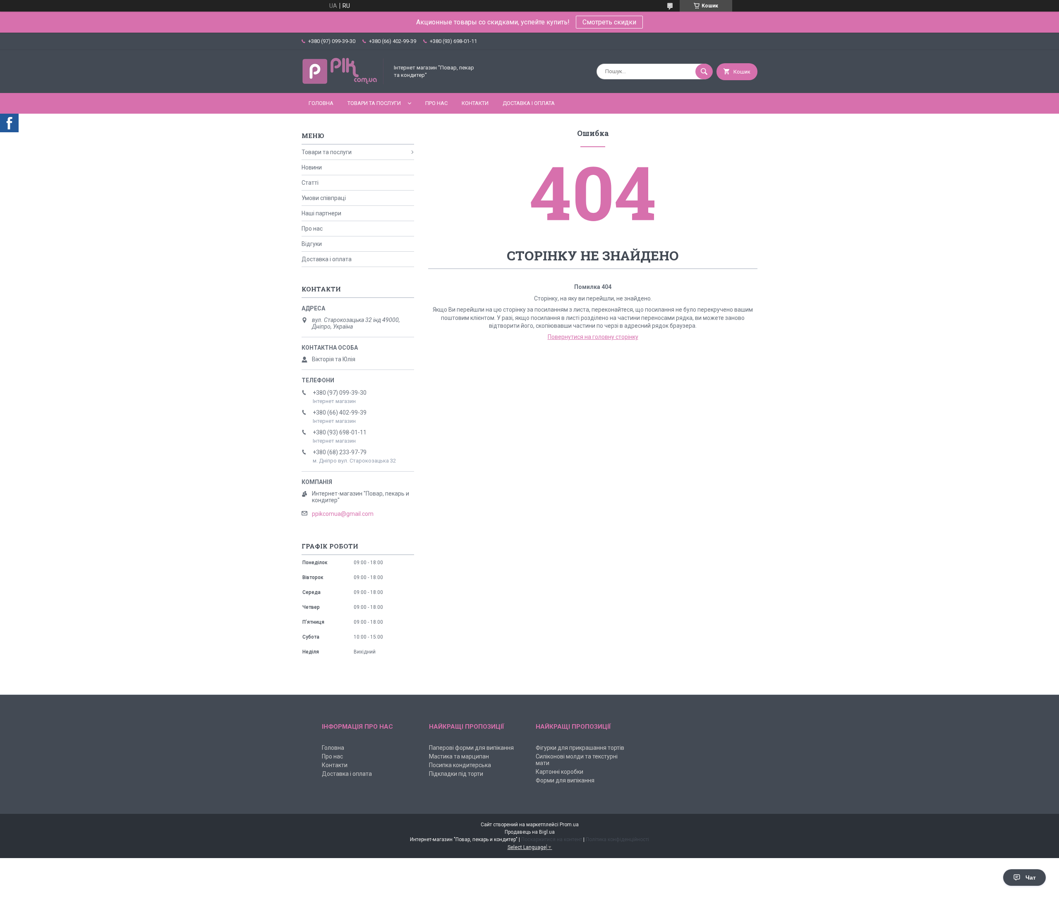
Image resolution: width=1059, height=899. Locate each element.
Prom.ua (569, 824)
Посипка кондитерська (460, 765)
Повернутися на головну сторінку (593, 337)
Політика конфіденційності (617, 839)
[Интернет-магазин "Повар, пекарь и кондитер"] (343, 82)
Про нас (436, 103)
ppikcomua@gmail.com (343, 513)
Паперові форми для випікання (471, 747)
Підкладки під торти (456, 773)
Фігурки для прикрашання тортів (580, 747)
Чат (1030, 877)
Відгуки (312, 244)
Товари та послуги (374, 103)
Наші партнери (321, 213)
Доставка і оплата (529, 103)
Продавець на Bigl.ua (530, 832)
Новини (312, 167)
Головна (321, 103)
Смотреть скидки (609, 22)
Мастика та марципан (459, 756)
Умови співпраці (324, 198)
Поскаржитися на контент (551, 839)
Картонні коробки (559, 771)
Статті (310, 182)
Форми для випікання (565, 780)
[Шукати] (704, 71)
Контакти (475, 103)
